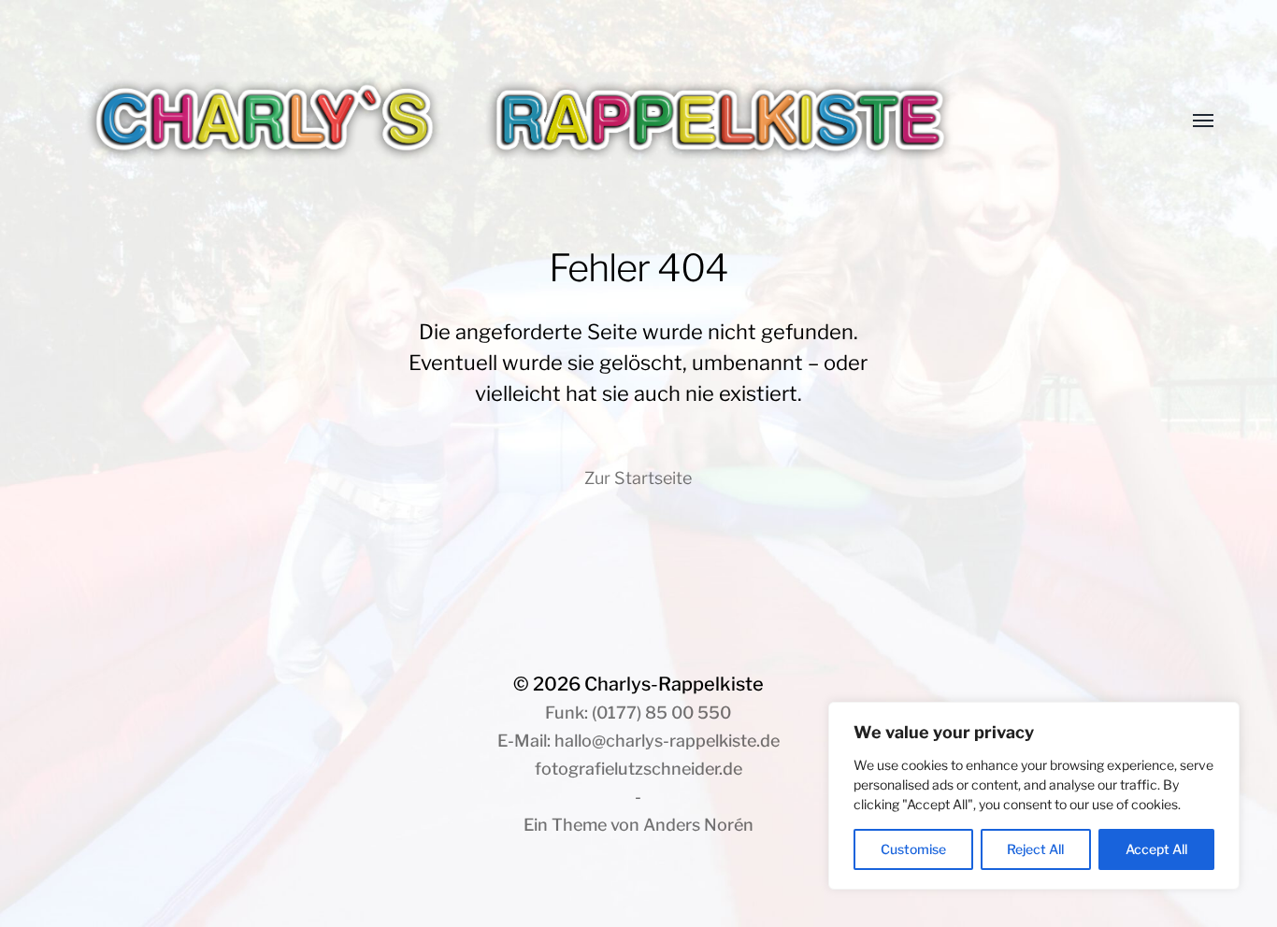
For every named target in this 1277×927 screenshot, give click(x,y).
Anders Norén (698, 824)
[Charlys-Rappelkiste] (601, 121)
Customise (913, 849)
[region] (1034, 796)
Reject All (1035, 849)
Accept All (1156, 849)
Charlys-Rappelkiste (674, 684)
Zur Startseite (638, 478)
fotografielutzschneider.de (638, 768)
